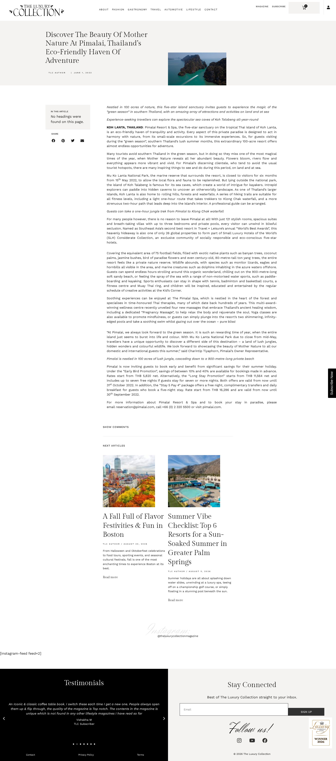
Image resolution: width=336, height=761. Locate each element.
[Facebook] (264, 740)
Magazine (262, 6)
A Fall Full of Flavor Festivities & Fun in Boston (133, 525)
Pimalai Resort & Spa (161, 127)
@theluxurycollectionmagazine (178, 636)
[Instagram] (239, 740)
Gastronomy (137, 9)
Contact (211, 9)
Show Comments (116, 427)
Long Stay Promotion (206, 376)
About (104, 9)
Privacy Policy (86, 754)
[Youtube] (252, 740)
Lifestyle (193, 9)
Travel (155, 9)
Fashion (118, 9)
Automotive (173, 9)
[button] (53, 140)
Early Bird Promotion (140, 371)
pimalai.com (212, 407)
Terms (140, 754)
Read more (110, 577)
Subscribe (279, 6)
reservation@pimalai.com (135, 407)
